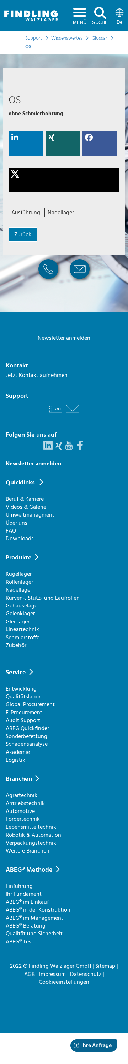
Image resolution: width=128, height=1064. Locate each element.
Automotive (20, 811)
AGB (29, 974)
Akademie (18, 752)
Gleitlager (18, 621)
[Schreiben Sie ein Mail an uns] (72, 414)
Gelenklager (20, 613)
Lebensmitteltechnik (31, 827)
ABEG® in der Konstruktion (38, 909)
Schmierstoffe (22, 637)
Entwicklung (21, 688)
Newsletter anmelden (64, 338)
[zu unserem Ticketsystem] (55, 414)
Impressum (52, 974)
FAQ (11, 530)
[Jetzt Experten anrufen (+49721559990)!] (48, 281)
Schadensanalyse (27, 744)
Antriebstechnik (25, 803)
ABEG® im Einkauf (27, 902)
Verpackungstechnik (31, 843)
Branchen (19, 779)
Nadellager (19, 589)
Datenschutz (85, 974)
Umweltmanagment (30, 514)
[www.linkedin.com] (48, 448)
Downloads (20, 538)
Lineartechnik (22, 629)
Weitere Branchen (27, 850)
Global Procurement (30, 704)
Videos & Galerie (26, 507)
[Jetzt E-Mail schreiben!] (79, 281)
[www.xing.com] (59, 448)
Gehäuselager (22, 605)
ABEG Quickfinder (27, 728)
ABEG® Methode (29, 870)
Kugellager (19, 573)
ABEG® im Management (34, 918)
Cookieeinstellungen (64, 982)
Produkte (19, 557)
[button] (26, 143)
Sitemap (105, 966)
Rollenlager (19, 582)
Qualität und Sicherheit (34, 933)
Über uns (16, 523)
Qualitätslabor (23, 696)
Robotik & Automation (33, 834)
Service (16, 672)
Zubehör (16, 645)
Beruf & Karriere (25, 499)
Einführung (19, 886)
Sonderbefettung (26, 736)
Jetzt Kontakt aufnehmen (37, 375)
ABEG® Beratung (26, 925)
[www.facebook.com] (80, 448)
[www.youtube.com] (69, 448)
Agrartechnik (21, 795)
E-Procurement (24, 712)
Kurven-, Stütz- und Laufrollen (43, 598)
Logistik (15, 759)
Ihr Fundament (24, 894)
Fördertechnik (23, 819)
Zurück (22, 234)
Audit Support (23, 720)
